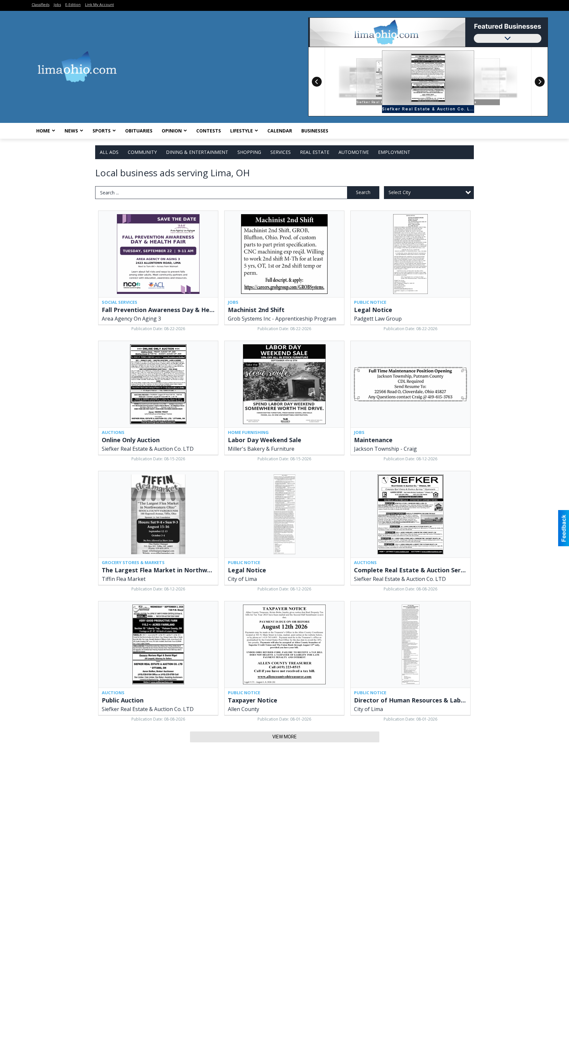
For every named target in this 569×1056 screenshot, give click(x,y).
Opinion (172, 131)
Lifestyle (241, 131)
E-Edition (73, 4)
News (71, 131)
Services (280, 152)
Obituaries (138, 131)
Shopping (249, 152)
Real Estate (314, 152)
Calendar (279, 131)
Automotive (354, 152)
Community (142, 152)
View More (284, 736)
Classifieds (40, 4)
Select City (400, 192)
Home (43, 131)
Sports (102, 131)
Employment (394, 152)
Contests (208, 131)
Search (363, 192)
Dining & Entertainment (197, 152)
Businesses (314, 131)
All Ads (109, 152)
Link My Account (99, 4)
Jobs (57, 4)
